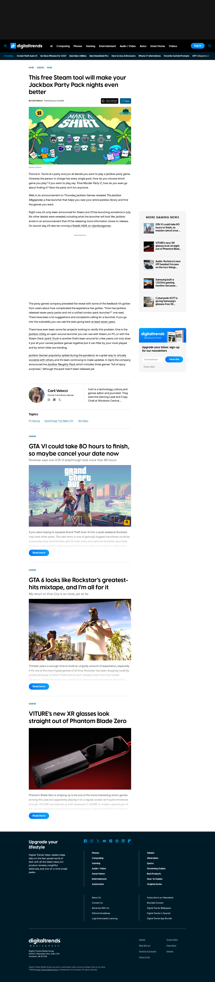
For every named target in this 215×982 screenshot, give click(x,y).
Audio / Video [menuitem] (128, 46)
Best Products (154, 873)
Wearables (152, 858)
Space (150, 863)
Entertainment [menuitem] (107, 46)
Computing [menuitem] (63, 46)
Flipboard (129, 841)
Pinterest (117, 841)
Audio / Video (99, 868)
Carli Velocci (37, 100)
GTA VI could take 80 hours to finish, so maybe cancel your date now (168, 229)
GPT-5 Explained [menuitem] (200, 56)
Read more (39, 553)
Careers (142, 939)
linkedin (54, 400)
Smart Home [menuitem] (157, 46)
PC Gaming (34, 420)
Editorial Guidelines (101, 913)
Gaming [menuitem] (90, 46)
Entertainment (99, 879)
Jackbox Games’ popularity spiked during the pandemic (62, 355)
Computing (97, 858)
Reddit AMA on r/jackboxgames (91, 225)
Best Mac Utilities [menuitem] (78, 56)
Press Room (171, 945)
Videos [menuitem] (173, 46)
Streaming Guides (156, 868)
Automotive (98, 884)
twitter (59, 400)
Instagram (91, 841)
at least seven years (103, 321)
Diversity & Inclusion (147, 951)
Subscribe (174, 359)
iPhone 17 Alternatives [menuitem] (150, 56)
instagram (49, 400)
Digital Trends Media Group (46, 969)
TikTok (110, 841)
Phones (95, 853)
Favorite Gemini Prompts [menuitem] (176, 56)
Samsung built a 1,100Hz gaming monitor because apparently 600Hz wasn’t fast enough (167, 286)
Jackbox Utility (37, 334)
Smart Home (98, 873)
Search (209, 45)
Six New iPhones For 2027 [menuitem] (53, 56)
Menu (5, 45)
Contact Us (97, 902)
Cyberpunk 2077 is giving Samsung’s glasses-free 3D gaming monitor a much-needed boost (167, 304)
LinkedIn (123, 841)
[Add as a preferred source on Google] (109, 101)
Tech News (83, 420)
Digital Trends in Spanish (159, 913)
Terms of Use (144, 957)
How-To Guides (154, 879)
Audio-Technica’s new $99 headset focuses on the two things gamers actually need (168, 266)
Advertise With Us (100, 908)
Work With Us (144, 945)
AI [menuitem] (51, 46)
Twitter (98, 841)
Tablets (150, 853)
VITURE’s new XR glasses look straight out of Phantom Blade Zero (168, 247)
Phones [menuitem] (78, 46)
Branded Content (155, 902)
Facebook (85, 841)
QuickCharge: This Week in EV (59, 420)
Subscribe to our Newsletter (160, 897)
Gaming (96, 863)
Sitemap (170, 951)
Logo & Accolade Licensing (105, 918)
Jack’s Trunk (52, 338)
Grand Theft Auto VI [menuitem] (27, 56)
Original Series (154, 884)
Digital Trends (20, 50)
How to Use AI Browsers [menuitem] (124, 56)
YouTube (104, 841)
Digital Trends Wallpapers (159, 908)
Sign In (197, 46)
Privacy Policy (149, 366)
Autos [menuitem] (143, 46)
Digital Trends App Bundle (159, 918)
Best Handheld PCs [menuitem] (99, 56)
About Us (96, 897)
